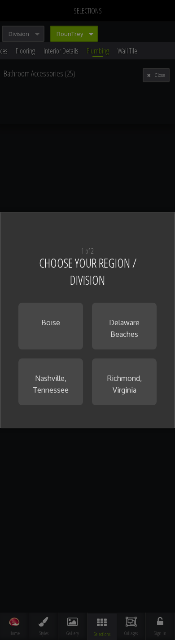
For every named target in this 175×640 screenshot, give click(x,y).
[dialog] (87, 320)
